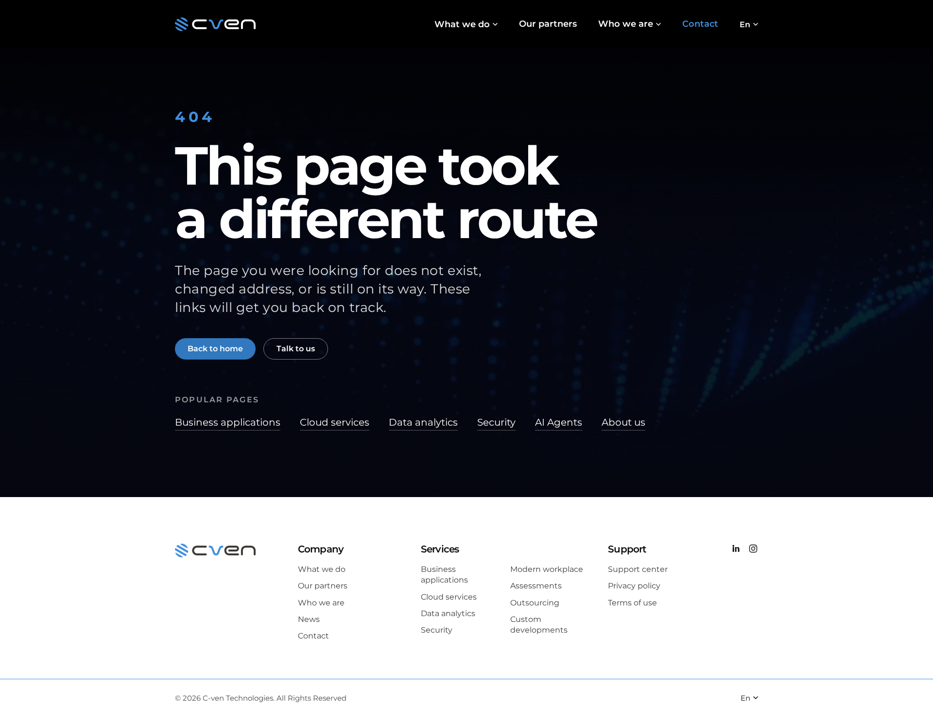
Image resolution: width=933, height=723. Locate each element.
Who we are (625, 23)
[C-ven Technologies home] (215, 24)
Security (496, 422)
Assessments (536, 585)
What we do (462, 24)
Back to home (215, 348)
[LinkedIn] (736, 550)
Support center (638, 569)
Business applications (227, 422)
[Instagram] (753, 550)
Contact (700, 23)
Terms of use (632, 602)
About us (623, 422)
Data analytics (423, 422)
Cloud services (334, 422)
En (745, 24)
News (309, 619)
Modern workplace (546, 569)
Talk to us (295, 348)
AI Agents (558, 422)
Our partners (548, 23)
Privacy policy (634, 585)
